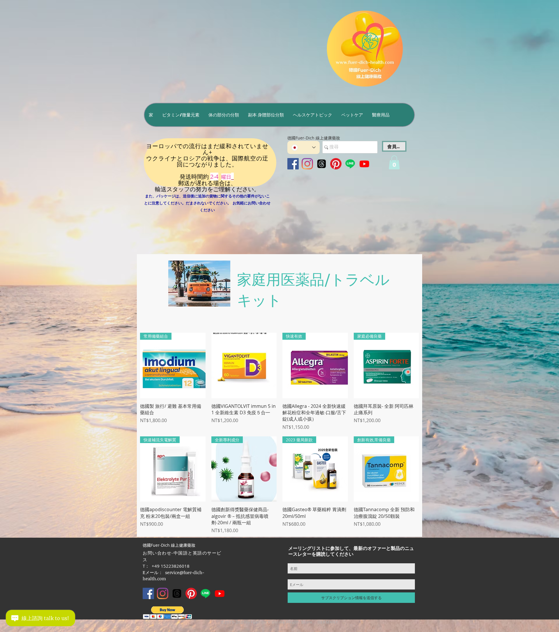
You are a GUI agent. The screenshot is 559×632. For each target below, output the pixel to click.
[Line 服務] (350, 163)
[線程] (321, 163)
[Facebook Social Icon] (293, 163)
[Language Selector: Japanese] (303, 147)
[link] (394, 162)
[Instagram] (307, 163)
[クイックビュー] (244, 365)
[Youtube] (364, 163)
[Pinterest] (336, 163)
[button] (181, 114)
